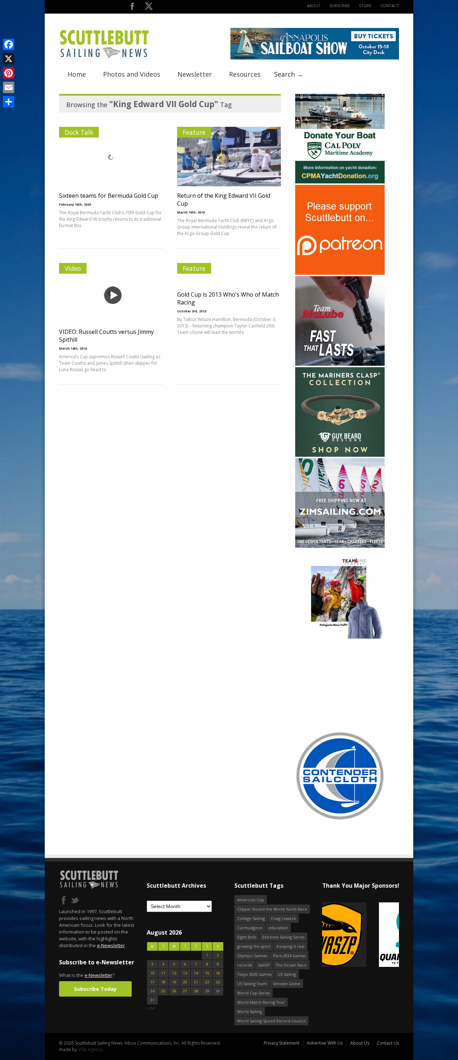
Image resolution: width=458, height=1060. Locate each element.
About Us (359, 1043)
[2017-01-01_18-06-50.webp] (360, 935)
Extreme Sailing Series (283, 937)
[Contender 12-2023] (340, 819)
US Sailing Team (252, 983)
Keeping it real (290, 946)
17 (152, 982)
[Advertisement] (340, 685)
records (244, 965)
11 (163, 973)
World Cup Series (253, 993)
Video (73, 268)
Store (365, 5)
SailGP (264, 965)
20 (185, 982)
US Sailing (287, 974)
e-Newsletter (111, 945)
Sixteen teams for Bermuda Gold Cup (108, 196)
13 (185, 973)
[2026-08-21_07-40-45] (314, 58)
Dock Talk (79, 132)
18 (163, 982)
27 (185, 991)
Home (77, 74)
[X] (8, 59)
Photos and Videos (131, 74)
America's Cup (250, 899)
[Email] (8, 87)
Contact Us (388, 1043)
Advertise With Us (325, 1043)
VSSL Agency (90, 1049)
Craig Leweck (283, 918)
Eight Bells (246, 937)
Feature (194, 132)
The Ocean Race (291, 965)
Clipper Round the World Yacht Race (272, 909)
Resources (244, 74)
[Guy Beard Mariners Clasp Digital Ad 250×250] (340, 455)
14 (196, 973)
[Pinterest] (8, 73)
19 (174, 982)
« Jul (151, 1008)
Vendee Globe (286, 983)
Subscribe (340, 5)
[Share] (8, 102)
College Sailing (251, 918)
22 (207, 982)
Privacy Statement (281, 1043)
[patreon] (340, 273)
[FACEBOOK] (132, 7)
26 (174, 991)
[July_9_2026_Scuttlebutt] (340, 182)
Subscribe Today (95, 988)
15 (207, 973)
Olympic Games (252, 955)
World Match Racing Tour (261, 1002)
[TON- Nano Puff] (340, 637)
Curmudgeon (250, 927)
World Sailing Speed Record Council (271, 1020)
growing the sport (254, 946)
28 (196, 991)
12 (174, 973)
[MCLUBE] (340, 364)
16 (218, 973)
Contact (389, 5)
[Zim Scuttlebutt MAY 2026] (340, 546)
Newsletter (194, 74)
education (278, 927)
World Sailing (249, 1011)
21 (196, 982)
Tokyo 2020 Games (254, 974)
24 (152, 991)
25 (163, 991)
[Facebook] (8, 44)
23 (218, 982)
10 (152, 973)
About (314, 5)
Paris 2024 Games (289, 955)
